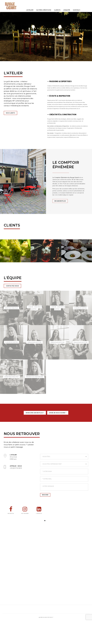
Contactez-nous (12, 286)
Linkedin (39, 513)
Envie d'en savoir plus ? (35, 413)
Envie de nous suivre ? (57, 413)
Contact (76, 10)
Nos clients (10, 113)
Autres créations (43, 10)
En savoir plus (60, 201)
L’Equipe (66, 10)
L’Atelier (29, 10)
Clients (57, 10)
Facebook (11, 513)
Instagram (25, 513)
